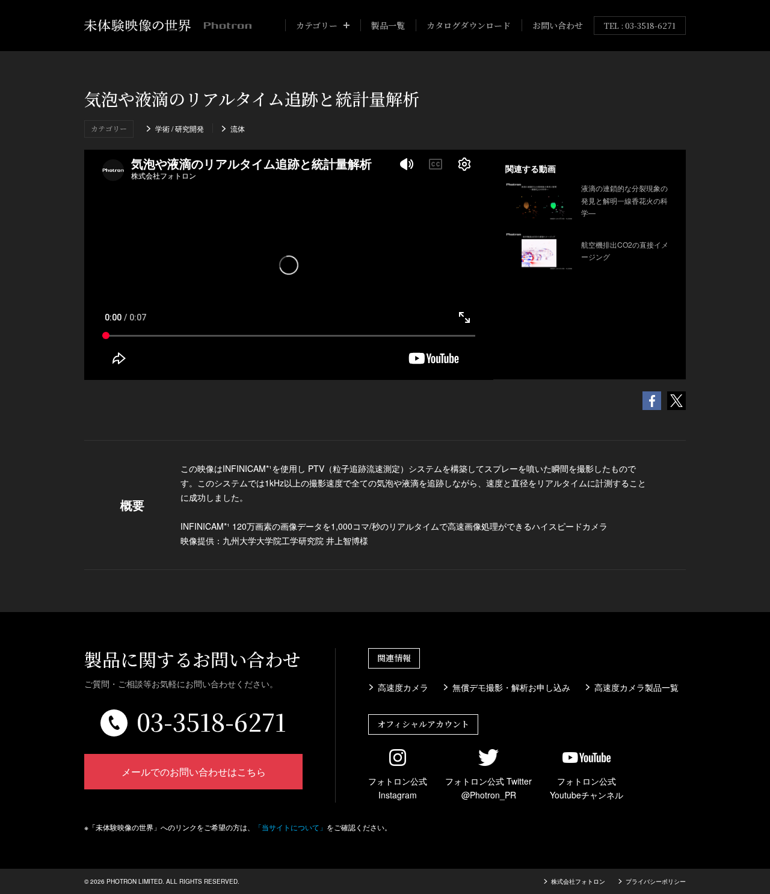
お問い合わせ (557, 25)
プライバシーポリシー (656, 881)
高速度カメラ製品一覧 (636, 687)
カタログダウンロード (469, 25)
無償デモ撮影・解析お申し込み (511, 687)
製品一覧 (388, 25)
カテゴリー (316, 25)
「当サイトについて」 (290, 827)
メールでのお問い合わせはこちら (194, 772)
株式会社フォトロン (578, 881)
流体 (237, 128)
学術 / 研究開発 (179, 128)
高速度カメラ (403, 687)
